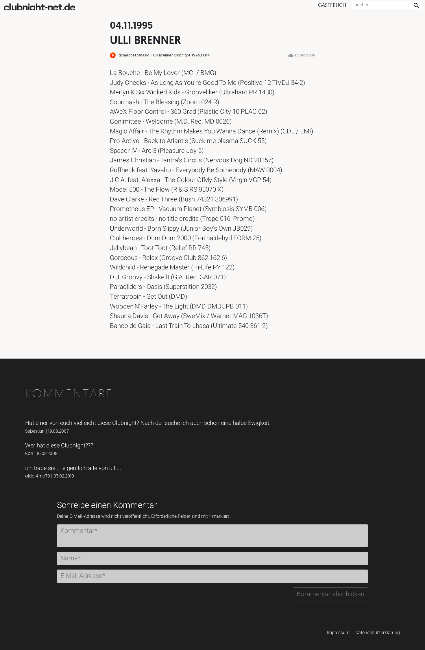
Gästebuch (332, 5)
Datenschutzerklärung (377, 632)
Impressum (338, 632)
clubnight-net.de (39, 7)
